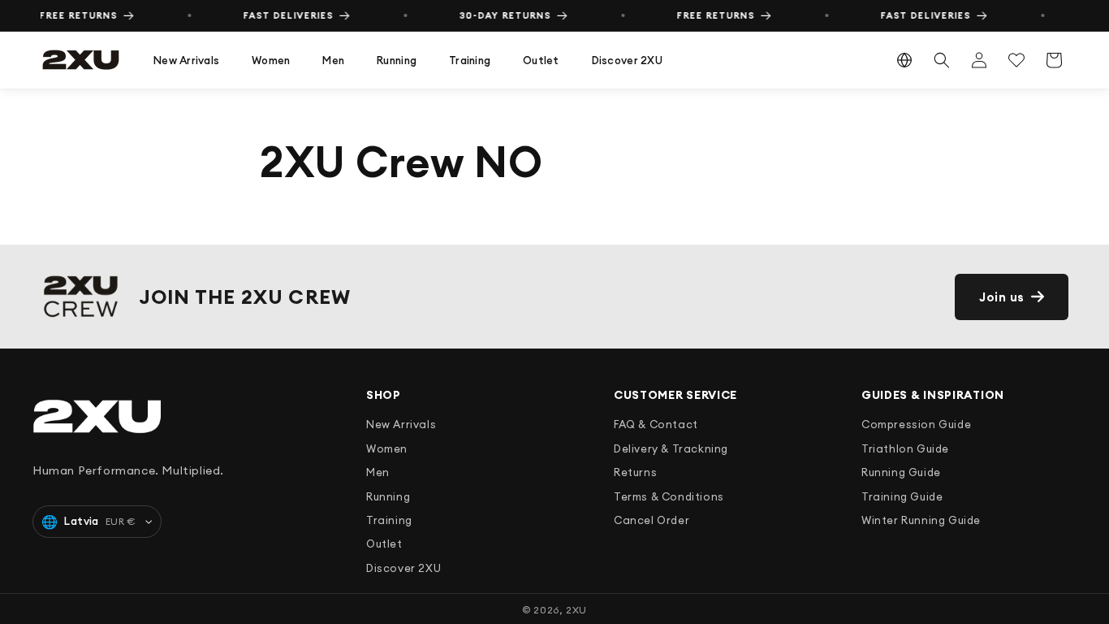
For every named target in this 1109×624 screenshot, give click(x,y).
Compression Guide (916, 424)
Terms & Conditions (669, 496)
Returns (635, 472)
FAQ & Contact (656, 424)
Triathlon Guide (905, 448)
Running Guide (901, 472)
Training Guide (902, 496)
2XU (576, 610)
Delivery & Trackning (671, 448)
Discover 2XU (627, 60)
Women (271, 60)
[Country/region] (904, 60)
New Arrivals (186, 60)
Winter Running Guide (921, 520)
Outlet (541, 60)
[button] (186, 60)
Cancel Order (651, 520)
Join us (1002, 297)
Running (396, 60)
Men (333, 60)
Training (469, 60)
